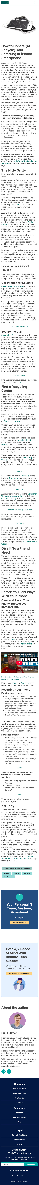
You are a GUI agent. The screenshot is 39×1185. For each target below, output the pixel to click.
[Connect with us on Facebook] (17, 1176)
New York (13, 478)
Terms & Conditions (19, 1135)
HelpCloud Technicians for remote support (17, 857)
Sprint (28, 440)
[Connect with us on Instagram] (26, 1176)
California (24, 476)
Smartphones (8, 877)
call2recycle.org (8, 498)
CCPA (19, 1144)
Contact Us (19, 1098)
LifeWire (19, 768)
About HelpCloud (19, 1089)
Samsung (8, 421)
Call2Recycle (19, 523)
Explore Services (19, 922)
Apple (17, 421)
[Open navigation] (35, 2)
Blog (19, 1122)
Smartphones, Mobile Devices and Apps (17, 868)
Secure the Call (8, 335)
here (20, 382)
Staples (19, 471)
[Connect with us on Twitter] (12, 1176)
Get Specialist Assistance (19, 973)
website (20, 440)
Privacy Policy (19, 1140)
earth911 (17, 204)
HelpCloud (25, 1181)
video (12, 639)
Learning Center (19, 1117)
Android (6, 873)
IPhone (16, 873)
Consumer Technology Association (19, 495)
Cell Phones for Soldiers (12, 286)
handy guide (26, 644)
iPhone (15, 683)
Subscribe (31, 1164)
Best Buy (19, 489)
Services (19, 1113)
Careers (20, 1102)
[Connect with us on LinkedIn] (21, 1176)
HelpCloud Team (19, 1093)
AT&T (14, 444)
